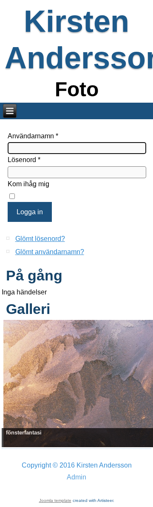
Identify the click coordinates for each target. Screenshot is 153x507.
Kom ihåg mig (28, 184)
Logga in (30, 212)
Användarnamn (33, 136)
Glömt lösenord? (40, 238)
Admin (76, 477)
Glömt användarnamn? (49, 251)
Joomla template (55, 500)
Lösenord (24, 159)
